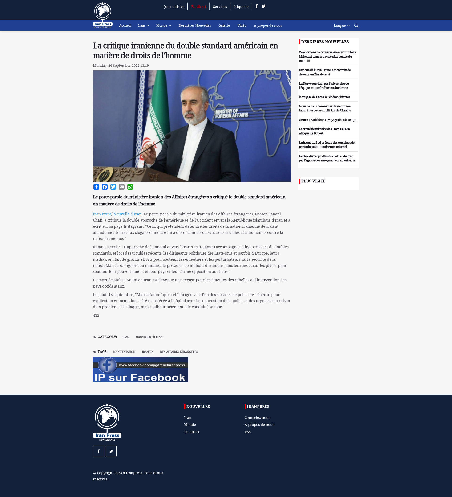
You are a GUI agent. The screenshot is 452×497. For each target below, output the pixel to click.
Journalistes (174, 6)
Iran (141, 25)
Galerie (224, 25)
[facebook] (256, 6)
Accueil (125, 25)
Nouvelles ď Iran (149, 337)
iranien (147, 352)
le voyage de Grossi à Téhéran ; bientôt (324, 97)
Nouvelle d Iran (127, 214)
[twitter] (264, 6)
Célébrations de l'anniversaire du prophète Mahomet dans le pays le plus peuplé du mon (327, 56)
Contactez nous (257, 417)
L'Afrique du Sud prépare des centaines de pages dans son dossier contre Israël (327, 144)
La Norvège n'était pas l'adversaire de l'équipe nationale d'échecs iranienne (324, 85)
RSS (248, 431)
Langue (340, 25)
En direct (198, 6)
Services (220, 6)
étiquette (241, 6)
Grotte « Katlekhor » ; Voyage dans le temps (327, 120)
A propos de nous (268, 25)
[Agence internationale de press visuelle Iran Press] (105, 17)
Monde (161, 25)
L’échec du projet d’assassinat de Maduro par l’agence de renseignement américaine (327, 158)
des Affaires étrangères (179, 352)
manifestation (124, 352)
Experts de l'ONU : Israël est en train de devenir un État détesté (325, 72)
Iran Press (102, 214)
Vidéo (242, 25)
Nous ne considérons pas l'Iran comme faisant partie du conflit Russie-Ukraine (325, 108)
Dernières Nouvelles (195, 25)
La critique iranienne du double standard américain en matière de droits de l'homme (185, 50)
